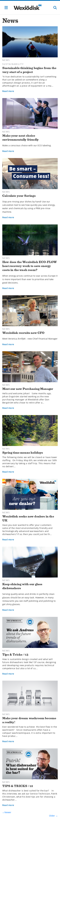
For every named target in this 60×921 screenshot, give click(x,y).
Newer (7, 812)
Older (52, 815)
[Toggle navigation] (6, 7)
